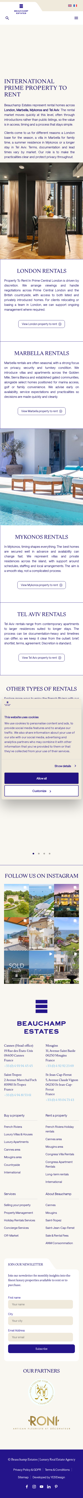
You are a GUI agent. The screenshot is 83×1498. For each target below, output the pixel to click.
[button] (7, 18)
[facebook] (27, 1486)
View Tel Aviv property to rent (41, 657)
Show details (63, 766)
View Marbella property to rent (41, 411)
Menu (76, 18)
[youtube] (41, 1486)
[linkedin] (49, 1486)
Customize (39, 791)
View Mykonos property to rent (41, 585)
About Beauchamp (58, 1194)
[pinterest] (56, 1486)
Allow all (41, 778)
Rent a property (56, 1115)
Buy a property (14, 1115)
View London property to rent (41, 324)
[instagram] (34, 1486)
